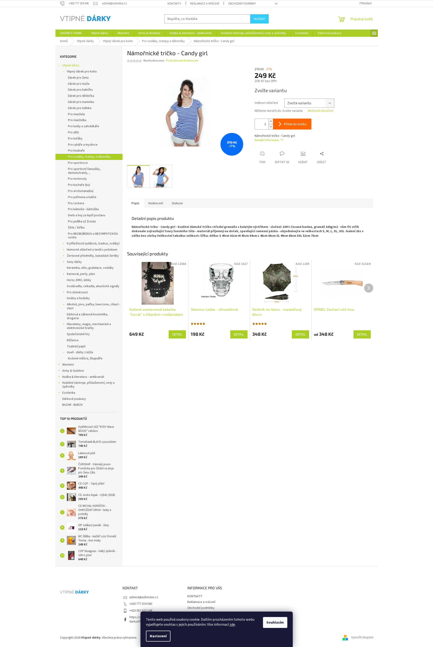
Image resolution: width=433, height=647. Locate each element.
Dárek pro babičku (80, 89)
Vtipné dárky (70, 65)
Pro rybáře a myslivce (83, 144)
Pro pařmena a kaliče (82, 197)
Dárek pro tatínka (79, 108)
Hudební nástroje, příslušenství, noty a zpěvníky (88, 385)
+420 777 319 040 (140, 604)
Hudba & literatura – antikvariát (83, 377)
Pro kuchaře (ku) (79, 185)
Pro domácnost (77, 292)
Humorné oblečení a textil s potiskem (92, 249)
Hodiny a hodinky (78, 298)
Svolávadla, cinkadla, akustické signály (93, 286)
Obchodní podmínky (242, 4)
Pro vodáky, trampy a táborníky (89, 156)
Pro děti (73, 132)
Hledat (259, 19)
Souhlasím (275, 622)
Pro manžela (76, 114)
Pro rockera (76, 203)
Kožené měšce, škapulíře (85, 358)
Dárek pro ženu (78, 77)
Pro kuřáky (75, 138)
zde (232, 624)
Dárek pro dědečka (81, 96)
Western (68, 364)
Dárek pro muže (79, 84)
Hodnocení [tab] (155, 203)
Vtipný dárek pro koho (82, 71)
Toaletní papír (76, 346)
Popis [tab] (135, 203)
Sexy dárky (74, 262)
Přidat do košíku (295, 124)
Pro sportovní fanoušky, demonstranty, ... (84, 171)
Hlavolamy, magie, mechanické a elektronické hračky (89, 326)
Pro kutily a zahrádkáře (83, 126)
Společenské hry (78, 334)
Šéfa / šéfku (76, 227)
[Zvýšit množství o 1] (270, 121)
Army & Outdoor (73, 370)
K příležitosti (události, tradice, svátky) (93, 243)
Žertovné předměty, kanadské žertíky (93, 256)
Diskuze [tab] (177, 203)
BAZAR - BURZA (72, 405)
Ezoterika (68, 393)
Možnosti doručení (320, 111)
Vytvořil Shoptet (362, 637)
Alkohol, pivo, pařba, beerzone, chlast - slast (93, 306)
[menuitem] (70, 33)
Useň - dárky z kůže (80, 352)
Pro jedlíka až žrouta (82, 221)
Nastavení (158, 636)
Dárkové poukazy (74, 399)
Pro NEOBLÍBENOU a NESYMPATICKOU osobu (93, 235)
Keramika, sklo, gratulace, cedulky (90, 268)
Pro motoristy (77, 179)
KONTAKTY (174, 4)
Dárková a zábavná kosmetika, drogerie (87, 316)
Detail (177, 334)
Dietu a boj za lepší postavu (86, 215)
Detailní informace (267, 140)
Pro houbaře (76, 150)
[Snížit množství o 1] (270, 126)
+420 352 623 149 (140, 610)
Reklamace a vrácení (204, 4)
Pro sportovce (78, 163)
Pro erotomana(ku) (80, 191)
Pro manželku (77, 120)
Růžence (73, 340)
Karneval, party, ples (81, 274)
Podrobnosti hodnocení (182, 61)
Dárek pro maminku (81, 102)
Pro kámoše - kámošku (83, 209)
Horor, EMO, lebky (79, 280)
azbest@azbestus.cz (143, 597)
